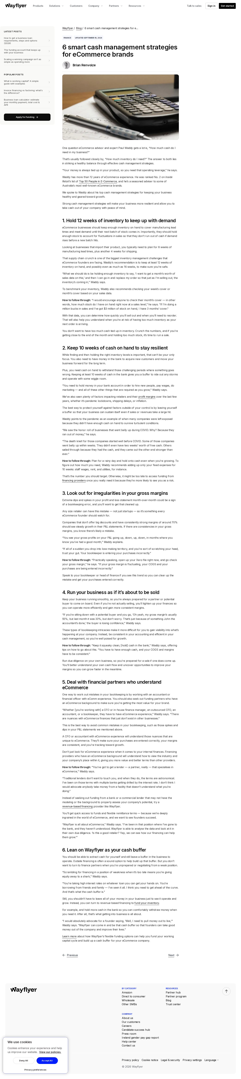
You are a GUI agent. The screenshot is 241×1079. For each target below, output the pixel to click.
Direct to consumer (133, 996)
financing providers (74, 480)
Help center (129, 1041)
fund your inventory (146, 903)
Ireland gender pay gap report (140, 1037)
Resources (135, 5)
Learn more (69, 936)
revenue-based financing (77, 806)
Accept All (47, 1060)
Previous (72, 955)
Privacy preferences (35, 1069)
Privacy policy (130, 1060)
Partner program (176, 996)
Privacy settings (192, 1060)
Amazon (127, 992)
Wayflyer (67, 28)
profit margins (146, 396)
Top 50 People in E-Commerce (98, 181)
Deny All (23, 1060)
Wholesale (128, 1000)
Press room (129, 1033)
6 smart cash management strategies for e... (111, 28)
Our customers (131, 1022)
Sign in (211, 5)
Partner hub (173, 992)
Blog (78, 28)
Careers (126, 1025)
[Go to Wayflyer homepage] (15, 6)
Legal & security (170, 1060)
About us (127, 1018)
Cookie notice (150, 1060)
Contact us (128, 1045)
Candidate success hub (136, 1029)
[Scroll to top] (226, 991)
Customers (76, 5)
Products (38, 5)
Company (93, 5)
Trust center (173, 1004)
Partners (114, 5)
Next (171, 955)
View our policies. (50, 1052)
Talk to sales (194, 5)
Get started (227, 5)
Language (210, 1060)
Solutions (54, 5)
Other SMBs (129, 1004)
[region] (35, 1055)
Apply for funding (25, 117)
